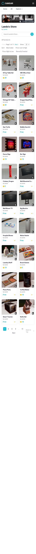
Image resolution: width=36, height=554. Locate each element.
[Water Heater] (26, 230)
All (11, 9)
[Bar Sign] (26, 149)
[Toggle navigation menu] (33, 3)
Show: (22, 44)
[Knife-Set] (26, 312)
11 (22, 329)
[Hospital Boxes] (9, 230)
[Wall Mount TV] (9, 203)
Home (5, 9)
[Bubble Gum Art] (26, 122)
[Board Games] (26, 257)
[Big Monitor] (26, 203)
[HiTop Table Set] (9, 68)
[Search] (32, 34)
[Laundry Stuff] (9, 257)
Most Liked (9, 48)
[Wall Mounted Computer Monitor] (26, 176)
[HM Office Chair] (26, 68)
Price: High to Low (8, 51)
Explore (18, 9)
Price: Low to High (21, 48)
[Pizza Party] (9, 285)
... (18, 329)
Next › (16, 44)
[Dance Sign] (9, 149)
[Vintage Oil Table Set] (9, 95)
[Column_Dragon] (9, 176)
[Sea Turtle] (9, 122)
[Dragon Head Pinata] (26, 95)
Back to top (28, 331)
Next (13, 333)
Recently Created (21, 51)
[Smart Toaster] (9, 312)
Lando (5, 29)
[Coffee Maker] (26, 285)
